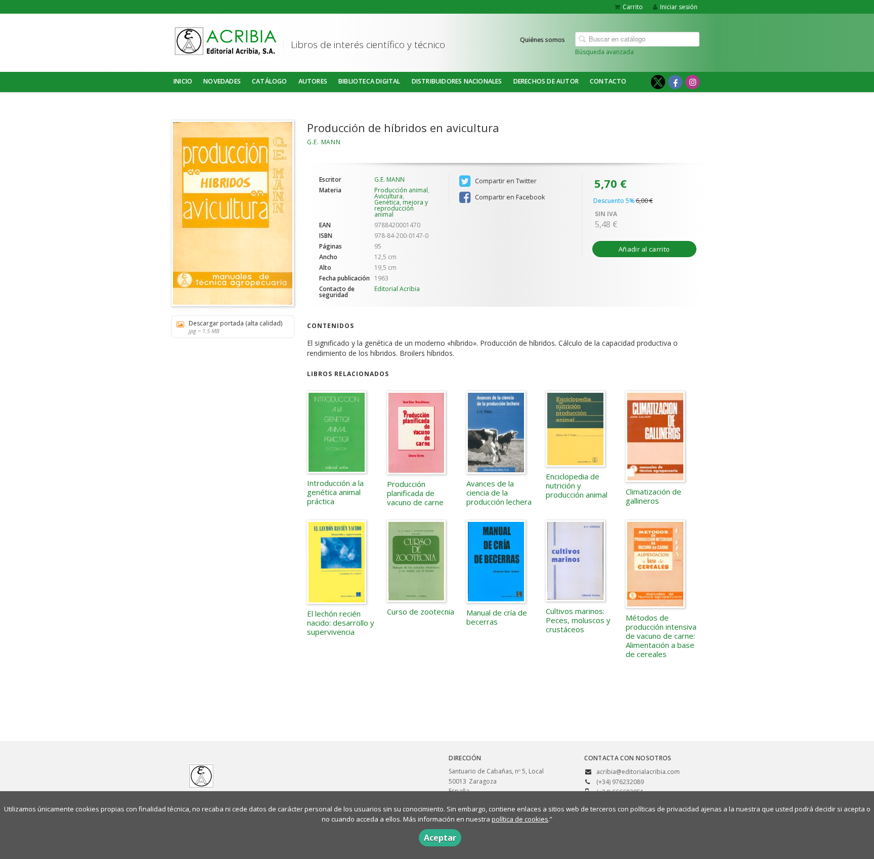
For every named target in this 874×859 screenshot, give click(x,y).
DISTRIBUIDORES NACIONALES (457, 81)
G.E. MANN (323, 142)
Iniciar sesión (678, 7)
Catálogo (269, 81)
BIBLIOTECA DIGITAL (369, 81)
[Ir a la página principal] (225, 41)
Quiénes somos (542, 39)
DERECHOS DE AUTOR (546, 81)
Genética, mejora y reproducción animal (401, 208)
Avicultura (388, 196)
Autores (312, 81)
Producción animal (401, 190)
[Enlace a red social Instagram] (692, 82)
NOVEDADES (222, 81)
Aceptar (440, 837)
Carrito (633, 7)
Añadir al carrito (644, 249)
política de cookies (520, 819)
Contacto (608, 81)
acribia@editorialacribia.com (638, 771)
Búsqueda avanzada (604, 52)
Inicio (182, 81)
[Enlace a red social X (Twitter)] (658, 82)
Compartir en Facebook (509, 197)
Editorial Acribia (397, 288)
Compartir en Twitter (505, 181)
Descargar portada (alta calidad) (235, 327)
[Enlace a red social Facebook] (675, 82)
